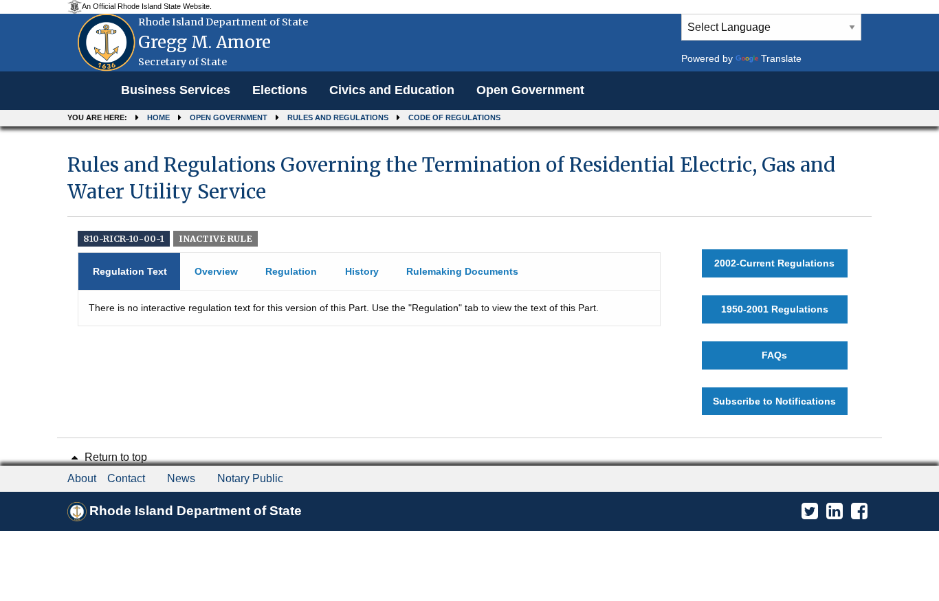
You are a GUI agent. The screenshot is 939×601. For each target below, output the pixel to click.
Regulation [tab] (291, 271)
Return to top (114, 457)
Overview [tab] (216, 271)
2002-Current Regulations (774, 263)
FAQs (774, 355)
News (181, 478)
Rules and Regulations (337, 117)
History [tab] (362, 271)
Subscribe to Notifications (774, 401)
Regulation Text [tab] (130, 271)
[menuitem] (175, 90)
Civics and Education (391, 90)
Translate (781, 58)
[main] (469, 284)
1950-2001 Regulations (774, 309)
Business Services (175, 90)
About (81, 478)
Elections (279, 90)
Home (158, 117)
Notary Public (250, 478)
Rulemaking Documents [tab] (462, 271)
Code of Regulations (454, 117)
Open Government (530, 90)
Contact (126, 478)
